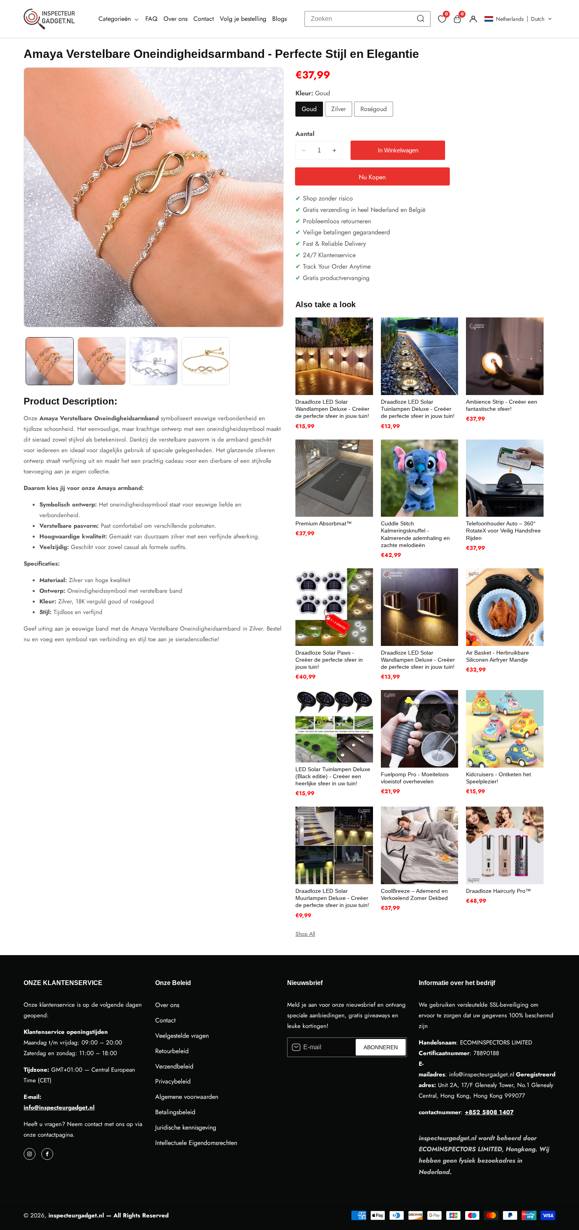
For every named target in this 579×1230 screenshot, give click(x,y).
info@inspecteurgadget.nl (59, 1107)
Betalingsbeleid (175, 1112)
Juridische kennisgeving (185, 1127)
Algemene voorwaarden (186, 1096)
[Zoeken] (420, 19)
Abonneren (381, 1047)
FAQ (151, 18)
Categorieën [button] (115, 18)
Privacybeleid (173, 1081)
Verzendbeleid (174, 1066)
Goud (309, 108)
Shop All (305, 934)
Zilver (338, 108)
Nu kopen (372, 177)
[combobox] (367, 19)
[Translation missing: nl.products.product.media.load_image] (50, 361)
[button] (518, 19)
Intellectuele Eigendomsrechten (196, 1142)
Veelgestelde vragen (182, 1035)
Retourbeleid (172, 1051)
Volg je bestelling (243, 18)
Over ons (175, 18)
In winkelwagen (398, 150)
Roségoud (373, 108)
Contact (203, 18)
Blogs (279, 18)
